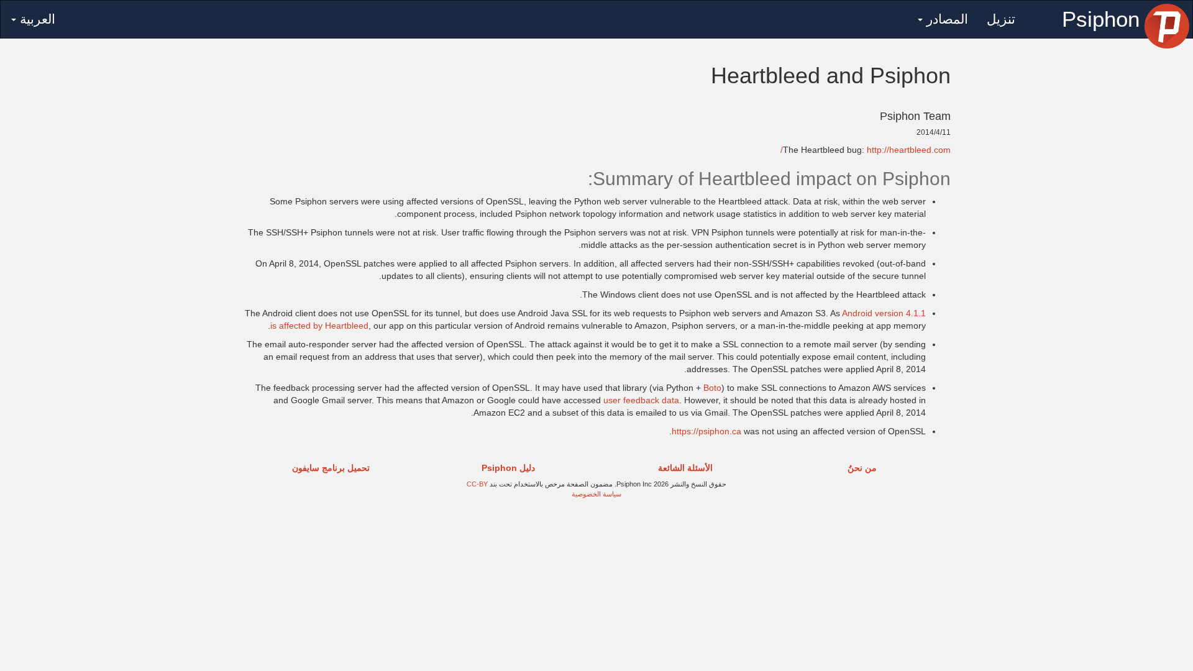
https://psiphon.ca (706, 431)
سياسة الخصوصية (596, 494)
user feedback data (641, 400)
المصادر (945, 19)
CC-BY (477, 484)
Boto (712, 388)
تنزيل (1001, 19)
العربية (35, 19)
